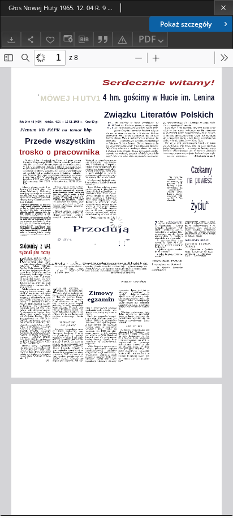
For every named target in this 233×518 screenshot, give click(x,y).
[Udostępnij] (30, 39)
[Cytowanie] (103, 39)
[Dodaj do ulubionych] (50, 39)
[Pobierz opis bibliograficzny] (83, 40)
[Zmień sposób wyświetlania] (67, 39)
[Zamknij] (223, 7)
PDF (147, 39)
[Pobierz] (11, 39)
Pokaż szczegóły (186, 24)
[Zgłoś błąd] (122, 39)
